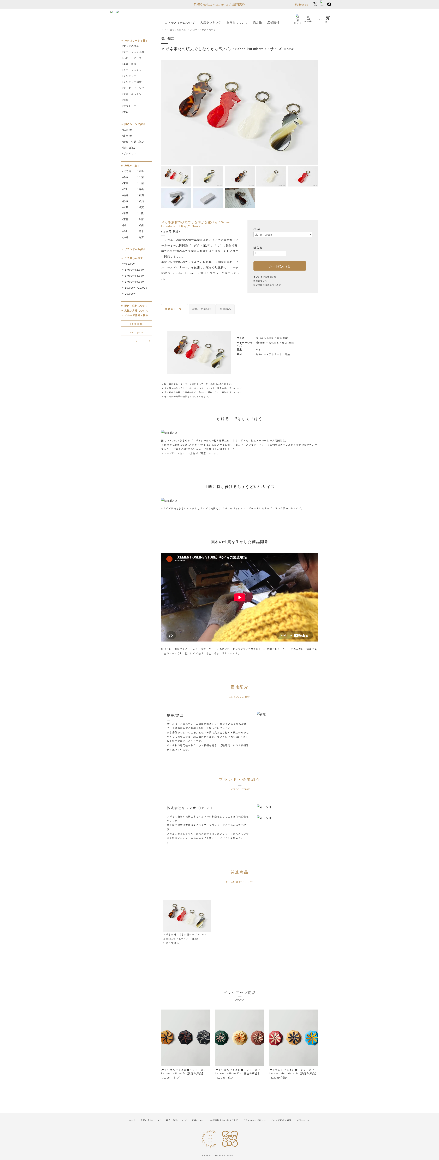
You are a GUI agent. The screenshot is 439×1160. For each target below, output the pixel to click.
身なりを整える (178, 29)
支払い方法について (136, 310)
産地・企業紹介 (202, 308)
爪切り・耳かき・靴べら (203, 29)
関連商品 (225, 308)
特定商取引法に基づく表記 (267, 285)
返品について (260, 281)
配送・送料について (136, 306)
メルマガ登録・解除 (136, 315)
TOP (163, 29)
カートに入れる (279, 266)
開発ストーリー (175, 308)
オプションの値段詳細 (264, 277)
